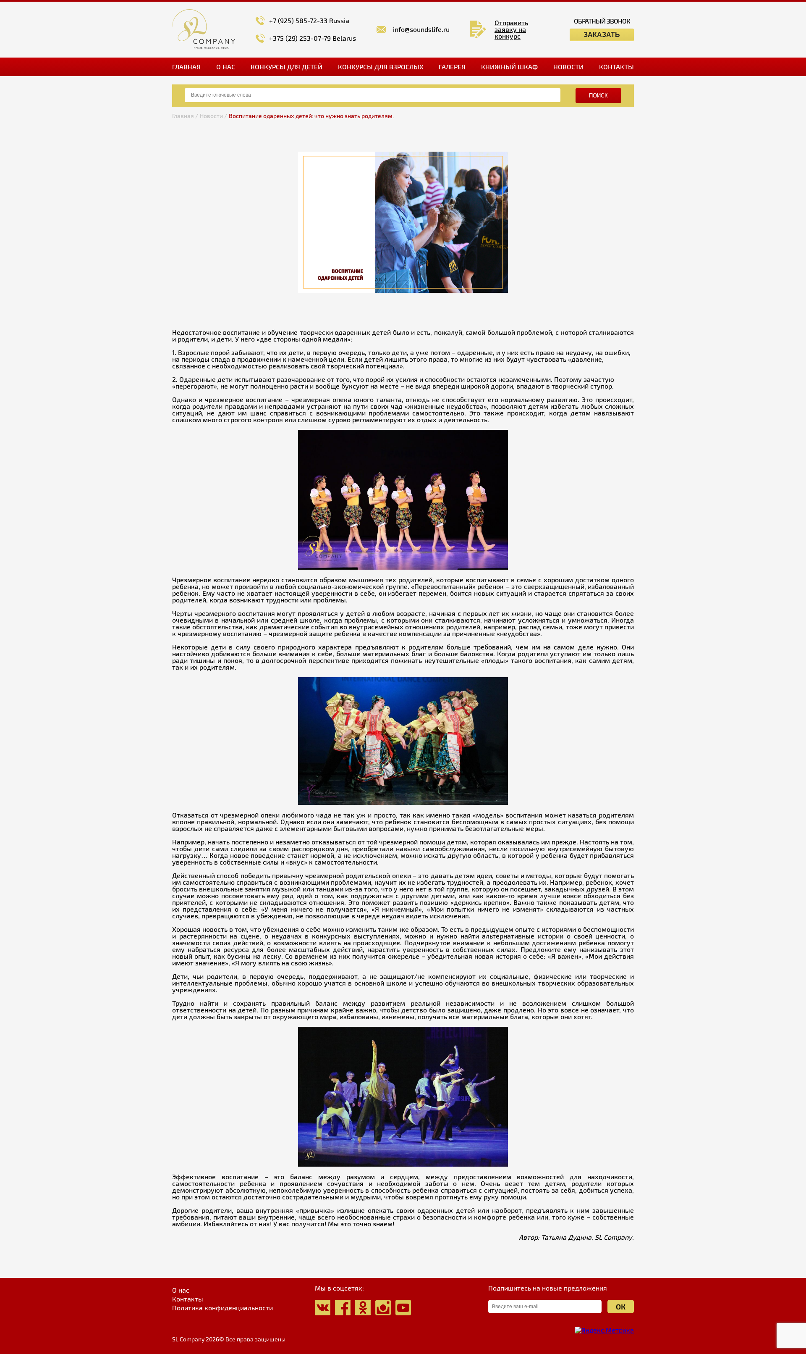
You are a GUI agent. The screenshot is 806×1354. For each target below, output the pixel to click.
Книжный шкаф (509, 67)
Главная (186, 67)
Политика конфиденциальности (222, 1307)
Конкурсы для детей (286, 67)
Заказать (602, 34)
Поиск (598, 95)
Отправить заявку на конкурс (511, 29)
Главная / (185, 115)
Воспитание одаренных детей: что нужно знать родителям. (311, 115)
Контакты (616, 67)
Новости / (213, 115)
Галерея (452, 67)
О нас (225, 67)
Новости (568, 67)
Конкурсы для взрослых (381, 67)
